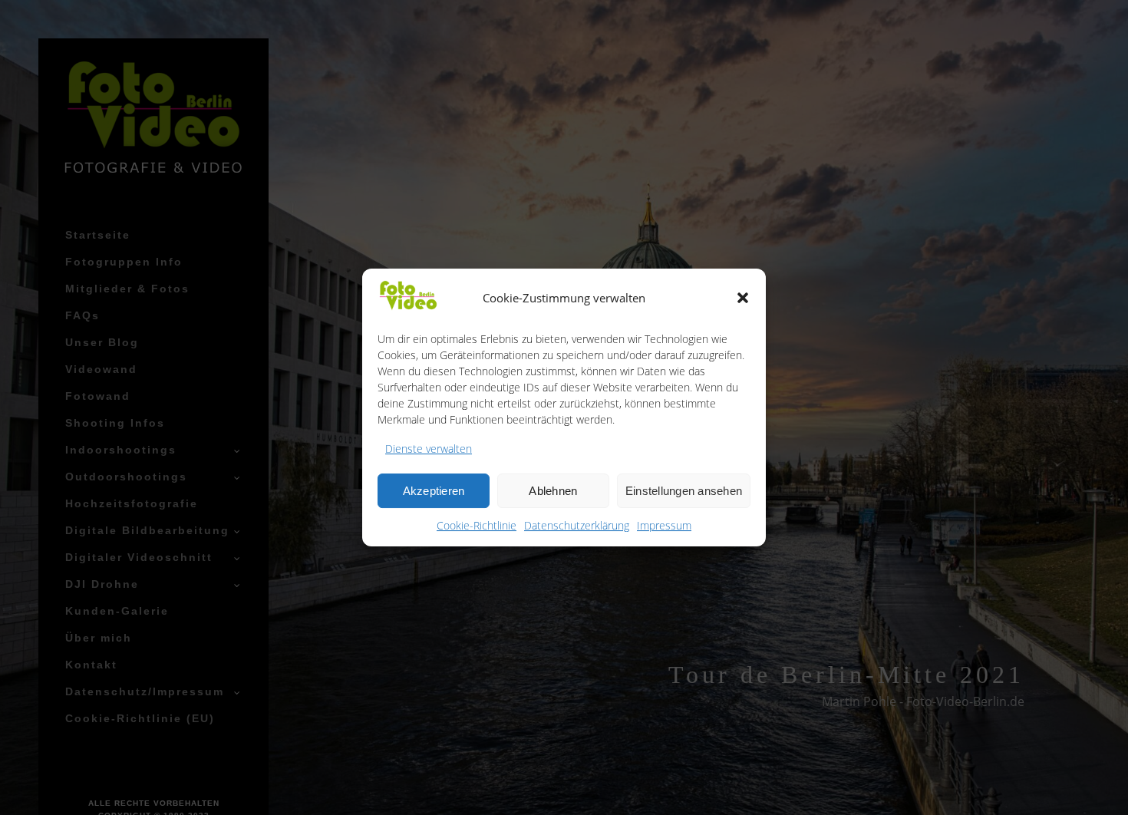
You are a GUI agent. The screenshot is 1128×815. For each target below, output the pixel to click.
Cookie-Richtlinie (476, 525)
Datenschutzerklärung (576, 525)
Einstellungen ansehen (683, 490)
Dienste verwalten (428, 448)
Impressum (664, 525)
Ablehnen (553, 490)
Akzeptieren (434, 490)
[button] (742, 297)
